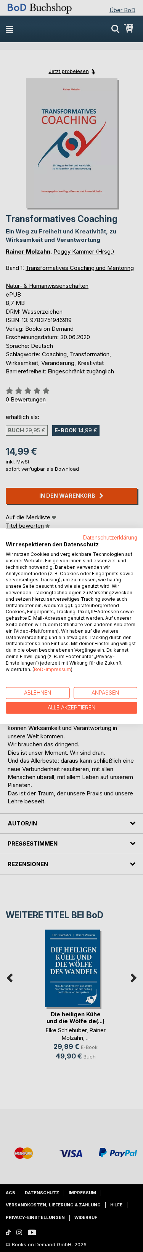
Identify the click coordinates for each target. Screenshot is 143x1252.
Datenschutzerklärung (110, 538)
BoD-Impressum (52, 669)
